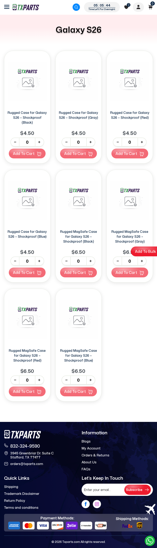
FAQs (86, 469)
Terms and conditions (21, 507)
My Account (91, 448)
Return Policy (14, 501)
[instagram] (97, 504)
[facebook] (86, 504)
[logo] (25, 7)
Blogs (86, 441)
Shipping (11, 487)
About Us (89, 462)
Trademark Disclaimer (21, 494)
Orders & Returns (95, 455)
